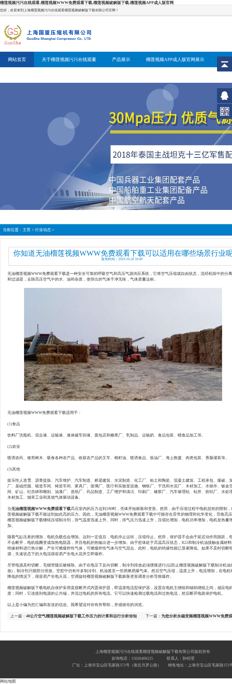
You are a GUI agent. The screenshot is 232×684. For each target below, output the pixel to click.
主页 (27, 230)
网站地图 (8, 681)
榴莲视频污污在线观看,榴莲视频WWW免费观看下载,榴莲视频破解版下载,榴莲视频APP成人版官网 (87, 3)
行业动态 (43, 230)
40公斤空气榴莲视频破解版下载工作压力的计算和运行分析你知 (81, 616)
